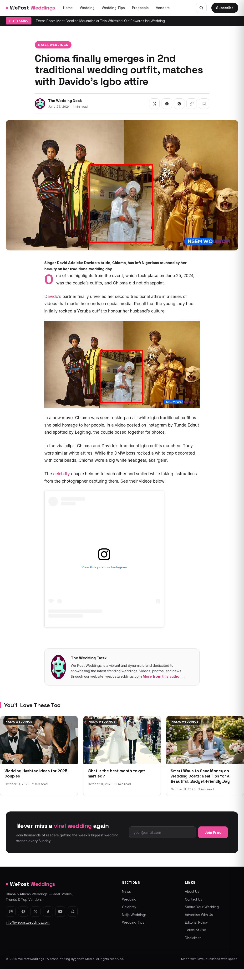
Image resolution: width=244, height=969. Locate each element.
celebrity (61, 473)
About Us (192, 891)
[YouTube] (60, 911)
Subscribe (225, 8)
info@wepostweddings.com (28, 922)
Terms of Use (195, 930)
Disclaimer (193, 938)
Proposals (140, 8)
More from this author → (164, 676)
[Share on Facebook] (167, 103)
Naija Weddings (53, 45)
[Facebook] (23, 911)
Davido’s (52, 296)
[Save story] (204, 103)
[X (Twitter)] (35, 911)
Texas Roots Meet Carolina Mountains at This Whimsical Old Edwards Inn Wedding (100, 21)
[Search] (201, 8)
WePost (32, 7)
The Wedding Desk (65, 101)
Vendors (163, 8)
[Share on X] (154, 103)
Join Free (213, 832)
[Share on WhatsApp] (179, 103)
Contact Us (193, 899)
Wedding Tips (113, 8)
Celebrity (129, 907)
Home (68, 8)
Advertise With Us (199, 915)
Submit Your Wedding (202, 907)
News (126, 891)
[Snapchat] (73, 911)
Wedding (87, 8)
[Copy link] (191, 103)
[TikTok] (48, 911)
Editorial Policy (196, 922)
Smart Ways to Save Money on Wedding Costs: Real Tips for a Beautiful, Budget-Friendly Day (200, 776)
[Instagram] (11, 911)
